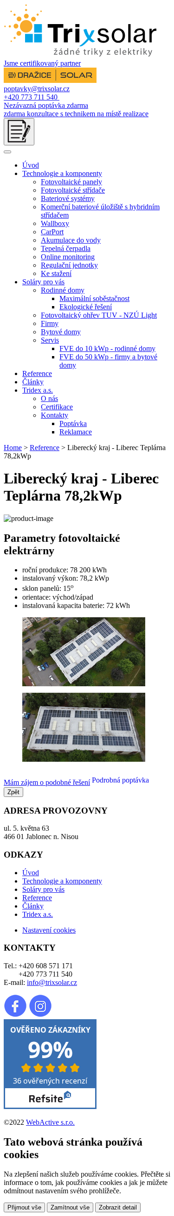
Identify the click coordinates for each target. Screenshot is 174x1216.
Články (33, 382)
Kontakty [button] (54, 415)
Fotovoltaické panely (71, 182)
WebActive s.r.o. (50, 1122)
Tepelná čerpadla (65, 248)
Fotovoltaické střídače (73, 190)
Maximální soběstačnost (94, 298)
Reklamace (75, 432)
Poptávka (73, 423)
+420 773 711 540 (31, 97)
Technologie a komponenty (62, 881)
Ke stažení (56, 273)
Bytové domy (61, 332)
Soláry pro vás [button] (43, 282)
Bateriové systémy (68, 198)
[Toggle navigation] (7, 151)
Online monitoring (68, 257)
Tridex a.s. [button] (37, 390)
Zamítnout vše (70, 1207)
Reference (37, 373)
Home (13, 447)
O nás (49, 398)
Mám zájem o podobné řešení (47, 782)
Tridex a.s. (37, 914)
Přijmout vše (24, 1207)
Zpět (13, 792)
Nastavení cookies (49, 930)
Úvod (30, 165)
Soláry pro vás (43, 889)
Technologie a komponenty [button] (62, 173)
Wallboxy (55, 223)
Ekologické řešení (85, 307)
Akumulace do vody (71, 240)
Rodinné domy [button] (62, 290)
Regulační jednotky (69, 265)
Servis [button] (50, 340)
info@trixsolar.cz (52, 982)
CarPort (52, 232)
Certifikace (57, 407)
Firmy (49, 323)
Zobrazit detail (118, 1207)
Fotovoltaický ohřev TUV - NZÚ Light (99, 315)
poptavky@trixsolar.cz (37, 89)
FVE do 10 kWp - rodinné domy (107, 348)
